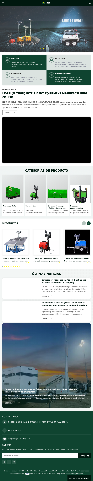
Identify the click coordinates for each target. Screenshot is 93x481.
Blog (58, 474)
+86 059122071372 (15, 430)
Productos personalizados (76, 207)
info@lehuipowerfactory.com (19, 439)
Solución (15, 58)
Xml (63, 474)
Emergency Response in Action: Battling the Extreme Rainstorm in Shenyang (64, 281)
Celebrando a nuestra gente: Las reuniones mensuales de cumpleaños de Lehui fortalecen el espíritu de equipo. (65, 304)
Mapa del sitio (49, 474)
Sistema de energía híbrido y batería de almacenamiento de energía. (56, 207)
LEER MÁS (46, 296)
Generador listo (9, 206)
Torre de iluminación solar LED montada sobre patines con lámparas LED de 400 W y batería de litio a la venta (16, 259)
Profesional (60, 58)
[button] (40, 48)
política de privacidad (75, 474)
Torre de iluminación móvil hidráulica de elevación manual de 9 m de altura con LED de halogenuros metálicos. (77, 259)
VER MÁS (8, 113)
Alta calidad (16, 73)
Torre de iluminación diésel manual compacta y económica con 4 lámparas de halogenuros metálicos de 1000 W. (46, 259)
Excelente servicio (63, 73)
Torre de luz (31, 206)
